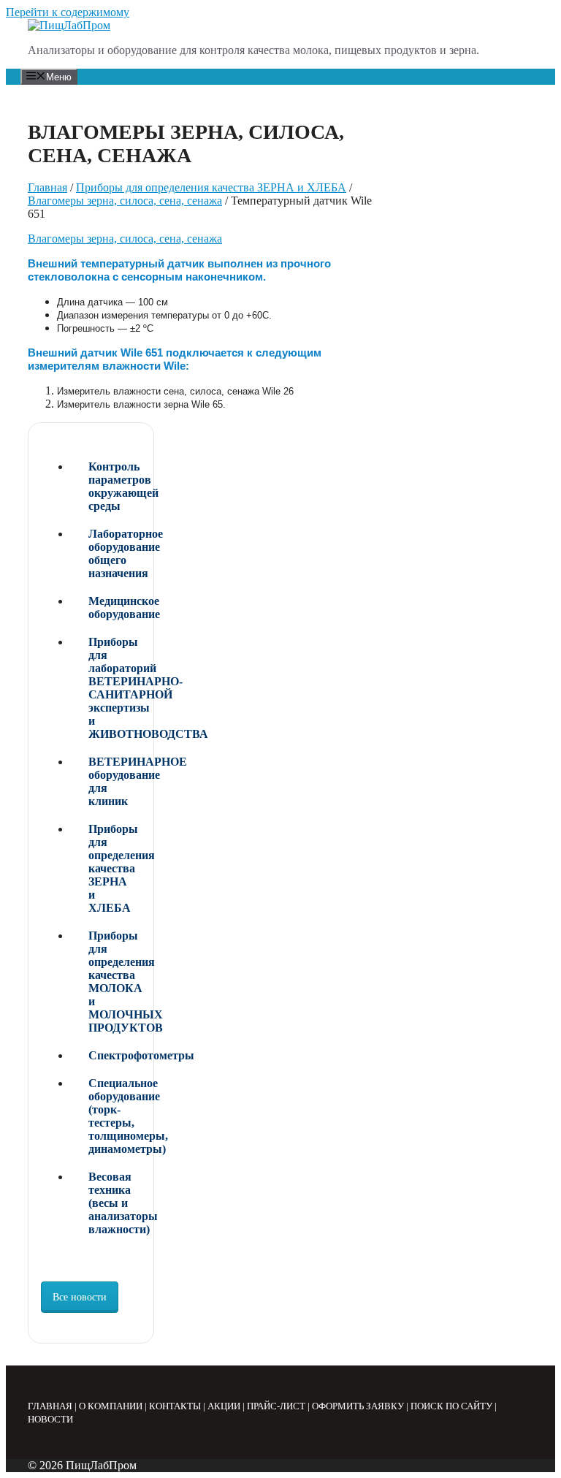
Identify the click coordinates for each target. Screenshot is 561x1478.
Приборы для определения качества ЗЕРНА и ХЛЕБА (211, 187)
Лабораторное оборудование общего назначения (114, 553)
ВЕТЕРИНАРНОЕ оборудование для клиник (114, 781)
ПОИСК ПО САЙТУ (451, 1406)
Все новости (80, 1297)
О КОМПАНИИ (110, 1406)
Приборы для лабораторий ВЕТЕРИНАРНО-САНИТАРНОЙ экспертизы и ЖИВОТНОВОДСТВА (114, 688)
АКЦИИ (223, 1406)
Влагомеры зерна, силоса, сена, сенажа (125, 200)
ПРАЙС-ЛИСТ (276, 1406)
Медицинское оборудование (114, 607)
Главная (47, 187)
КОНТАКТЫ (175, 1406)
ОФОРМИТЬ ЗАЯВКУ (358, 1406)
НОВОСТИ (50, 1419)
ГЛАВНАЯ (50, 1406)
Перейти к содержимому (67, 12)
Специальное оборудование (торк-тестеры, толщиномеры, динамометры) (114, 1116)
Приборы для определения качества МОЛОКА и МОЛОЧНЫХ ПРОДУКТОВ (114, 981)
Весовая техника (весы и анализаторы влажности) (114, 1202)
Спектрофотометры (114, 1055)
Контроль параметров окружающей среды (114, 486)
